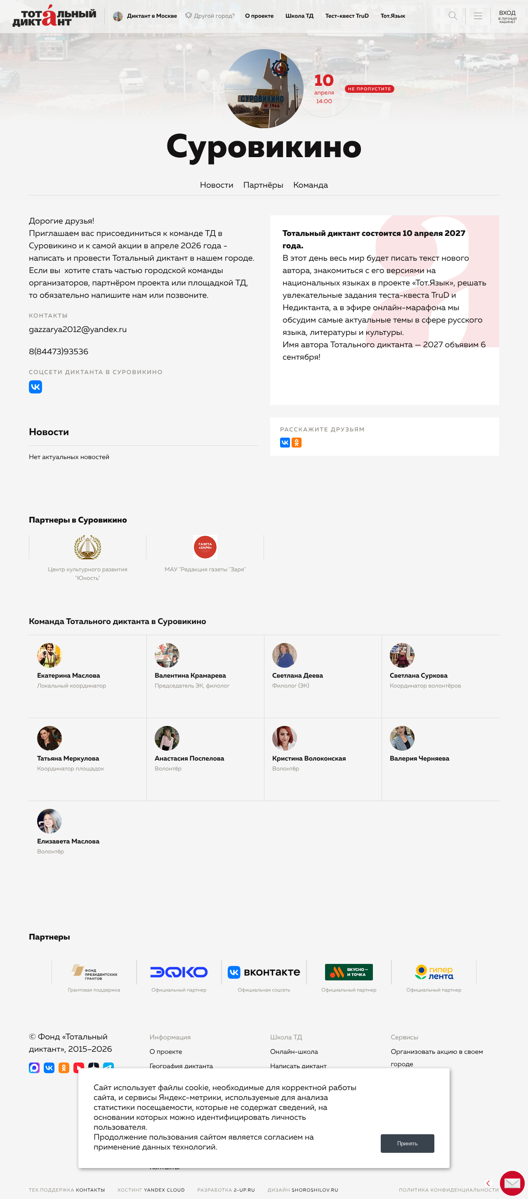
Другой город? (214, 16)
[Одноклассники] (297, 443)
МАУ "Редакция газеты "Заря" (205, 570)
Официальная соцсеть (264, 990)
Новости (216, 185)
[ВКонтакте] (285, 443)
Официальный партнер (178, 990)
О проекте (259, 16)
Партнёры (263, 185)
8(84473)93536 (58, 352)
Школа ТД (299, 16)
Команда (310, 185)
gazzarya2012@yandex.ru (78, 330)
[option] (94, 981)
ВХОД (507, 16)
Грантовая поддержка (94, 990)
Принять (407, 1143)
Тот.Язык (393, 16)
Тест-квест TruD (347, 16)
